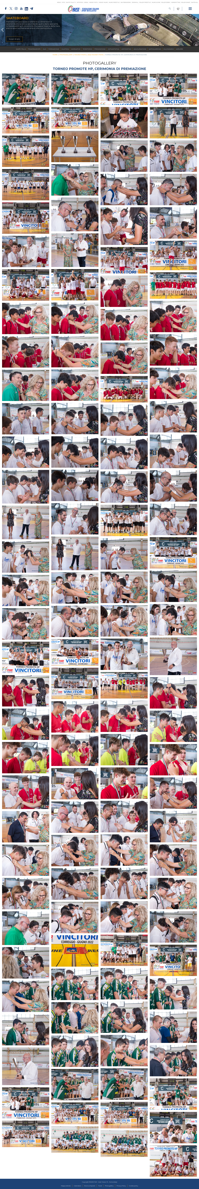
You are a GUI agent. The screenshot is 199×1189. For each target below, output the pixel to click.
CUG (44, 49)
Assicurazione (140, 49)
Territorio (87, 49)
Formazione (53, 49)
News (59, 2)
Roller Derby (165, 2)
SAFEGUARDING (155, 49)
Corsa (86, 2)
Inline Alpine (156, 2)
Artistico (80, 2)
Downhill (135, 2)
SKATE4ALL (194, 2)
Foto (63, 2)
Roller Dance (185, 2)
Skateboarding (126, 2)
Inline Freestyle (114, 2)
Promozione (100, 49)
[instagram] (16, 8)
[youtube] (21, 8)
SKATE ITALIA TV (71, 2)
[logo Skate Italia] (83, 12)
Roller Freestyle (145, 2)
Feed (100, 1186)
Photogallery (109, 1186)
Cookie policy (133, 1186)
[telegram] (31, 8)
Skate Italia (21, 49)
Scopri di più (14, 39)
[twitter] (10, 8)
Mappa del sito (66, 1186)
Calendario (168, 49)
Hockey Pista (93, 2)
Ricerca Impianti (89, 1186)
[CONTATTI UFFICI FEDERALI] (178, 9)
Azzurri (179, 49)
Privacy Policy (121, 1186)
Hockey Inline (103, 2)
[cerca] (170, 9)
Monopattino (175, 2)
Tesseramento (34, 49)
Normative (76, 49)
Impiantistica (113, 49)
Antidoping (126, 49)
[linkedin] (26, 8)
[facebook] (5, 8)
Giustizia (65, 49)
